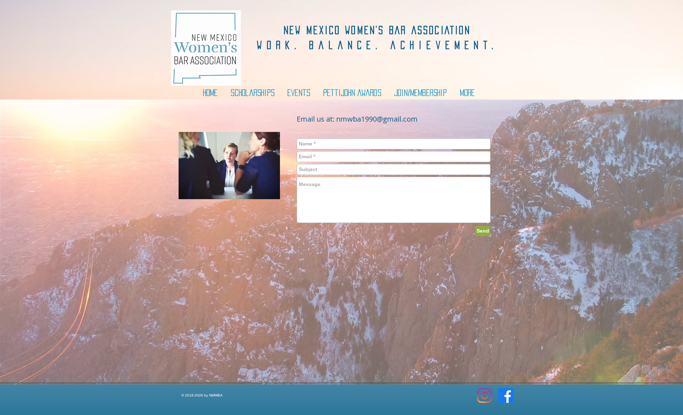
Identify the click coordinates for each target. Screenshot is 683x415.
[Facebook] (505, 395)
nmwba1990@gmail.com (377, 119)
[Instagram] (484, 395)
